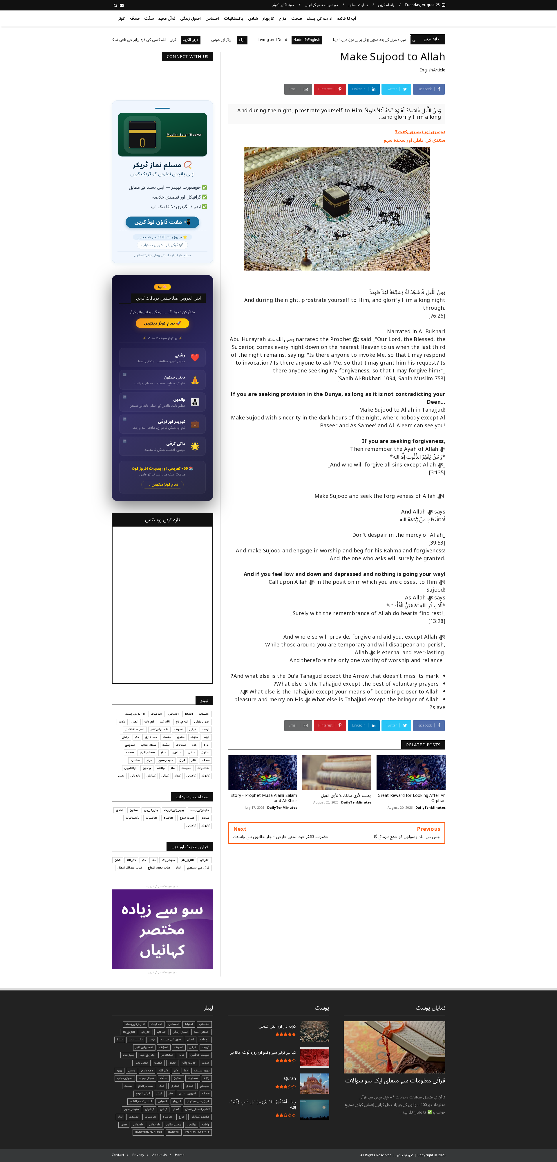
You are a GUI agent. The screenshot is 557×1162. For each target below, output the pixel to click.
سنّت (149, 19)
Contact (118, 1154)
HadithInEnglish (345, 40)
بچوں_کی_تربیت (117, 40)
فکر (193, 760)
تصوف (178, 729)
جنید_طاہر (128, 1055)
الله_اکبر (204, 860)
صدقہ (134, 19)
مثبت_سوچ (165, 760)
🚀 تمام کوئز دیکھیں (162, 323)
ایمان (134, 722)
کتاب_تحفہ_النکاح (159, 868)
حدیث (194, 737)
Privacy (138, 1154)
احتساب (204, 714)
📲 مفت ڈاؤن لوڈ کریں (162, 222)
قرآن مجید (167, 19)
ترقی (192, 729)
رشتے (125, 737)
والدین (147, 768)
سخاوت (181, 745)
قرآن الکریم (229, 40)
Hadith (173, 1132)
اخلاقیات (156, 714)
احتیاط (189, 714)
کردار (177, 776)
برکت (122, 722)
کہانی (165, 776)
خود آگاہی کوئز (283, 5)
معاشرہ (135, 760)
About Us (159, 1154)
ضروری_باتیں (187, 1093)
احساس (212, 19)
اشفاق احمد (201, 1032)
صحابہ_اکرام (147, 752)
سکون (205, 752)
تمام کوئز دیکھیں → (162, 485)
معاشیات (203, 768)
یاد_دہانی (154, 1124)
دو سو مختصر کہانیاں (321, 5)
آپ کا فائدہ (346, 19)
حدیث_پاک (168, 860)
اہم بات (149, 722)
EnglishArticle (432, 70)
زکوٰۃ (195, 745)
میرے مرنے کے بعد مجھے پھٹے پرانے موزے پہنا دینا (407, 40)
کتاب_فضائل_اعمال (129, 868)
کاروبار (268, 19)
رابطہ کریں (386, 5)
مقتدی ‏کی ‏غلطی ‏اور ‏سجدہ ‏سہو (415, 140)
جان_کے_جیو (151, 810)
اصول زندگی (190, 19)
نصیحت (186, 768)
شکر (163, 752)
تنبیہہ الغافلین (134, 729)
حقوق (181, 737)
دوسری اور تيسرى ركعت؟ (420, 131)
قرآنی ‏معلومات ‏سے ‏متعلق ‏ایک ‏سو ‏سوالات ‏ (395, 1081)
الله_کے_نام (182, 722)
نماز (173, 768)
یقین (121, 776)
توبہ (206, 737)
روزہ (206, 745)
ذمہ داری (151, 737)
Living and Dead (311, 40)
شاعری (176, 752)
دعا (153, 860)
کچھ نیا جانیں (422, 17)
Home (180, 1154)
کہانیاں (151, 776)
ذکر (137, 737)
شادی (253, 19)
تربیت (205, 729)
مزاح (282, 19)
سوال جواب (148, 745)
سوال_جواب (125, 1078)
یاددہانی (135, 776)
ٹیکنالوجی (130, 768)
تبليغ (120, 1039)
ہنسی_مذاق (173, 1124)
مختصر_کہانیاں (200, 1117)
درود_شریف (201, 1070)
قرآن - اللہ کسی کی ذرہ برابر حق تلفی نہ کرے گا (178, 40)
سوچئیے (130, 745)
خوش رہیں (141, 1063)
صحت (296, 19)
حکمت (167, 737)
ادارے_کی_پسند (319, 19)
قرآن (182, 760)
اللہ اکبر (165, 722)
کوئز (121, 19)
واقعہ (161, 768)
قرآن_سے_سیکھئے (198, 868)
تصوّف (163, 1047)
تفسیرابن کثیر (159, 729)
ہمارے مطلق (358, 5)
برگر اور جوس (260, 40)
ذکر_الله (131, 860)
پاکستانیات (233, 19)
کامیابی (191, 776)
